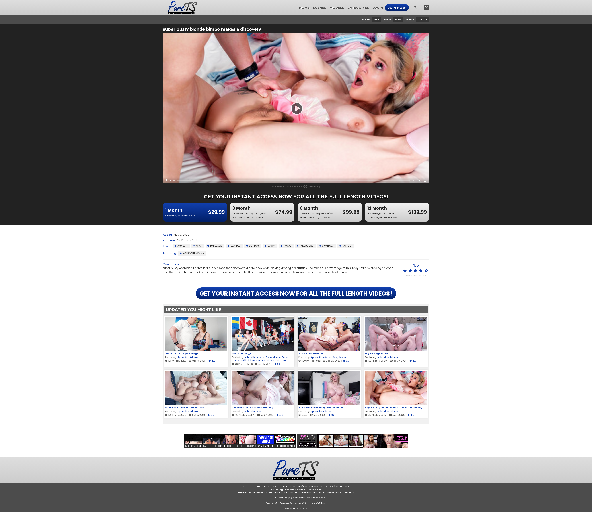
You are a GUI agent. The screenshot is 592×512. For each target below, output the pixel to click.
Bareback (216, 245)
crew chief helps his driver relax (185, 407)
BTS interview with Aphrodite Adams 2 (322, 407)
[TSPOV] (352, 441)
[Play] (296, 108)
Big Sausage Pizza (376, 353)
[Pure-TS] (182, 8)
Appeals (329, 486)
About (266, 486)
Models (337, 8)
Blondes (235, 245)
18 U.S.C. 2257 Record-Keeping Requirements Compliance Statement (296, 497)
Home (304, 8)
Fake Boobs (306, 245)
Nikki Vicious (248, 360)
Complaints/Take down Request (306, 486)
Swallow (327, 245)
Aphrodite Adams (193, 253)
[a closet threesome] (329, 318)
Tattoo (347, 245)
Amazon (182, 245)
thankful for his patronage (181, 353)
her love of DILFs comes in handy (252, 407)
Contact (247, 486)
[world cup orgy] (263, 318)
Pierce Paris (263, 360)
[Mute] (420, 180)
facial (287, 245)
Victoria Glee (278, 360)
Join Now (397, 8)
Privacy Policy (280, 486)
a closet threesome (310, 353)
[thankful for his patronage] (196, 318)
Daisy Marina (273, 357)
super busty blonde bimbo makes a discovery (393, 407)
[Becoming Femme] (240, 441)
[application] (296, 108)
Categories (358, 8)
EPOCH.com (321, 503)
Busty (271, 245)
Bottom (254, 245)
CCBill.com (306, 503)
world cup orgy (241, 353)
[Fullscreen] (425, 180)
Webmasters (342, 486)
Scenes (319, 8)
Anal (198, 245)
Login (377, 8)
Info (258, 486)
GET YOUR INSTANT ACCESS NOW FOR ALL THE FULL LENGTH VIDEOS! (296, 293)
